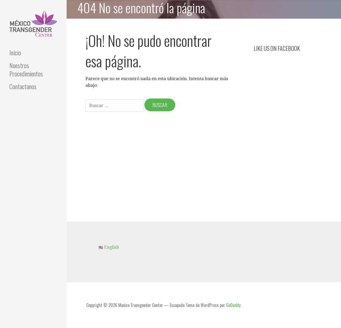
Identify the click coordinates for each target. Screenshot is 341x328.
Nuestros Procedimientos (26, 69)
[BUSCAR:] (115, 105)
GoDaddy (233, 305)
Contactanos (22, 86)
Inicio (15, 52)
